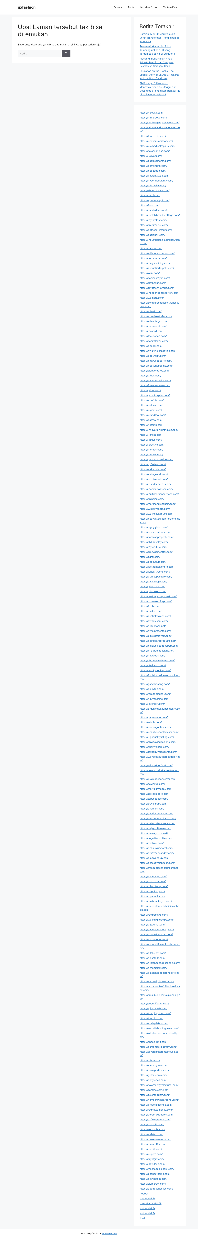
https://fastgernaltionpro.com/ (157, 566)
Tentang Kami (170, 7)
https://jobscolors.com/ (153, 591)
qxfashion (27, 7)
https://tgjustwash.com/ (153, 1008)
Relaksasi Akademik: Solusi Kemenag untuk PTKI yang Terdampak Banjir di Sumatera (157, 50)
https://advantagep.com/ (154, 321)
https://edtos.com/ (150, 375)
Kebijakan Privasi (148, 7)
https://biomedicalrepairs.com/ (157, 146)
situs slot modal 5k (150, 1203)
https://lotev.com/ (150, 1060)
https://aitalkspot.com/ (153, 953)
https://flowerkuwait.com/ (154, 175)
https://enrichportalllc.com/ (155, 380)
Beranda (118, 7)
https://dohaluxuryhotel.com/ (156, 848)
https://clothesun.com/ (153, 282)
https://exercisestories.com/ (156, 316)
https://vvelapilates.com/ (154, 1023)
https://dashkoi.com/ (152, 843)
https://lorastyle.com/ (152, 444)
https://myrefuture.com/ (153, 547)
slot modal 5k (147, 1198)
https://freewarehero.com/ (155, 385)
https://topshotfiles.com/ (154, 798)
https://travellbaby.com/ (153, 803)
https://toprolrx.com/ (151, 1018)
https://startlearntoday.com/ (156, 788)
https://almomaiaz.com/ (153, 967)
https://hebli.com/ (150, 195)
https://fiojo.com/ (149, 205)
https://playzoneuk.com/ (154, 717)
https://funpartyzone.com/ (155, 571)
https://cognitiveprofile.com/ (156, 838)
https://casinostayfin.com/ (155, 278)
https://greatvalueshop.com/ (156, 1104)
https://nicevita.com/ (152, 112)
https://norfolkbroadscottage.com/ (160, 215)
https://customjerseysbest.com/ (158, 596)
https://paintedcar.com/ (153, 210)
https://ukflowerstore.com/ (155, 1119)
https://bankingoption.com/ (155, 727)
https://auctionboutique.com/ (156, 813)
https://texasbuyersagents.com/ (158, 751)
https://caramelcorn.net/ (154, 1089)
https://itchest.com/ (151, 434)
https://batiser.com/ (151, 405)
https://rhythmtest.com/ (153, 220)
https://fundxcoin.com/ (153, 136)
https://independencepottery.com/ (159, 292)
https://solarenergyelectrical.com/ (159, 1085)
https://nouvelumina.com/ (154, 698)
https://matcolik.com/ (152, 1124)
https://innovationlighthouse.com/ (159, 429)
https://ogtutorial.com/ (153, 924)
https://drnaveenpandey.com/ (157, 853)
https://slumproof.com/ (153, 1183)
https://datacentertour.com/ (156, 229)
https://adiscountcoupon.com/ (157, 253)
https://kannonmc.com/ (153, 876)
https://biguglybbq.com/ (154, 527)
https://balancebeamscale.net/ (157, 823)
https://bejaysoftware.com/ (155, 828)
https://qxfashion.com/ (153, 464)
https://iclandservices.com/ (155, 484)
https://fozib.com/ (150, 606)
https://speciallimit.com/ (153, 1041)
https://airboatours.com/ (154, 939)
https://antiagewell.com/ (154, 474)
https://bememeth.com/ (153, 165)
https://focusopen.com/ (153, 336)
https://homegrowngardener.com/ (159, 1099)
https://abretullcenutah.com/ (156, 934)
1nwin (143, 1218)
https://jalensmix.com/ (152, 586)
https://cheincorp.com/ (153, 665)
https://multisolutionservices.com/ (159, 494)
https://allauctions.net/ (153, 626)
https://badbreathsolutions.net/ (158, 818)
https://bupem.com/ (151, 1154)
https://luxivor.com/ (151, 155)
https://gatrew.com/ (151, 420)
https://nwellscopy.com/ (153, 581)
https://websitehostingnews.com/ (159, 1028)
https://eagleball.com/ (152, 234)
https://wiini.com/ (150, 273)
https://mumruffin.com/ (153, 1144)
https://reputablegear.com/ (155, 693)
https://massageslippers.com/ (157, 1168)
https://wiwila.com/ (151, 722)
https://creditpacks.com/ (154, 225)
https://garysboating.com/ (155, 684)
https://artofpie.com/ (152, 400)
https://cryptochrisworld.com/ (157, 287)
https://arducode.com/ (153, 469)
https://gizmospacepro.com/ (156, 576)
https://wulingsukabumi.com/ (156, 513)
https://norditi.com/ (151, 1149)
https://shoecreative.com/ (154, 190)
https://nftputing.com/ (152, 891)
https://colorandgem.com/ (155, 1094)
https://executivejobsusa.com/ (157, 862)
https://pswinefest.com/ (153, 1178)
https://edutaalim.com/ (153, 185)
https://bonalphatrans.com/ (155, 532)
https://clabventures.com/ (155, 370)
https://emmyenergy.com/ (154, 857)
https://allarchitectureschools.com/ (160, 962)
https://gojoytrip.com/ (152, 689)
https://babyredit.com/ (153, 355)
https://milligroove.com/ (153, 117)
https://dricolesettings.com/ (156, 601)
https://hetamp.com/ (151, 424)
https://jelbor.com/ (150, 390)
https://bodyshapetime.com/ (156, 365)
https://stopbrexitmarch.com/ (157, 1114)
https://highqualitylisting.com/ (157, 737)
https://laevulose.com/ (153, 1164)
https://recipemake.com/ (154, 914)
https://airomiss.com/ (152, 808)
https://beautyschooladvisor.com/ (159, 732)
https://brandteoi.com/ (153, 415)
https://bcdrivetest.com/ (154, 479)
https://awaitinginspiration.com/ (158, 350)
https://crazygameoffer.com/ (156, 551)
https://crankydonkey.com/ (155, 670)
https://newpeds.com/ (152, 655)
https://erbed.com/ (150, 311)
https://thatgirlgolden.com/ (155, 1013)
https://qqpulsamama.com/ (155, 160)
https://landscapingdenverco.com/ (159, 122)
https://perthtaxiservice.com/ (156, 459)
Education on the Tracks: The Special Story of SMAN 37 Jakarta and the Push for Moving (159, 75)
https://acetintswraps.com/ (155, 616)
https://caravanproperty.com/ (157, 537)
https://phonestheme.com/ (155, 1173)
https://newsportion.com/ (154, 1070)
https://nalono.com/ (151, 248)
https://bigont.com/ (151, 410)
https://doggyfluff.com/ (153, 561)
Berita (131, 7)
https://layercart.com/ (152, 703)
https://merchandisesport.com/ (158, 503)
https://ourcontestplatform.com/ (158, 1046)
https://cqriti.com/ (150, 556)
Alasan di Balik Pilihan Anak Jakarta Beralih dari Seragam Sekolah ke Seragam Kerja (157, 62)
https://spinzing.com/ (152, 498)
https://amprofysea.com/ (154, 1065)
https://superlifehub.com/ (154, 1003)
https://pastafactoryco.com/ (156, 901)
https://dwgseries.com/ (153, 1080)
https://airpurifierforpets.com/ (157, 268)
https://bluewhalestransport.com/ (159, 645)
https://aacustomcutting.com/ (157, 929)
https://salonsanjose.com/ (155, 151)
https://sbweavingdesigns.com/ (158, 742)
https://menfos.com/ (151, 449)
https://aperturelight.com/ (154, 200)
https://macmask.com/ (153, 881)
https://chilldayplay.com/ (154, 542)
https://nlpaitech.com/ (152, 896)
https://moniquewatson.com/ (156, 489)
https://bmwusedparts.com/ (156, 360)
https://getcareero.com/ (153, 1075)
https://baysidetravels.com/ (156, 635)
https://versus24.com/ (152, 1129)
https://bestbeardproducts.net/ (158, 640)
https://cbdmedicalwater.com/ (157, 660)
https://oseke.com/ (150, 611)
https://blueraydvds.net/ (154, 833)
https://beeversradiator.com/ (156, 141)
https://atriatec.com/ (151, 1134)
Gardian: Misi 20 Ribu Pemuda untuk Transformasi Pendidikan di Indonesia (159, 38)
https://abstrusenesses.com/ (156, 1188)
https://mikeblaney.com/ (154, 886)
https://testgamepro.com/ (154, 793)
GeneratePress (109, 1233)
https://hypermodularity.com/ (156, 180)
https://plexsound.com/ (153, 326)
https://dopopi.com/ (151, 345)
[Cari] (66, 53)
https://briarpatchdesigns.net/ (157, 650)
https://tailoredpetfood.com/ (156, 765)
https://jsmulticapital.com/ (155, 395)
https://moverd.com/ (151, 331)
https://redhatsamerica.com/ (156, 1109)
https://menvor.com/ (151, 454)
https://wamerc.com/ (152, 297)
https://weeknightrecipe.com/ (157, 919)
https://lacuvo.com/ (151, 439)
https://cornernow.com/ (153, 258)
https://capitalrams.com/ (154, 341)
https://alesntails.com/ (153, 958)
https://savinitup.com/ (152, 783)
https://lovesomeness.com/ (155, 1139)
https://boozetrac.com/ (153, 170)
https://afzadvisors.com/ (154, 621)
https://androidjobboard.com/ (157, 981)
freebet (144, 1193)
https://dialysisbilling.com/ (155, 263)
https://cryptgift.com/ (152, 1159)
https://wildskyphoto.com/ (155, 508)
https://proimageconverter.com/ (158, 779)
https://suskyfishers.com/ (154, 746)
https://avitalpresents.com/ (155, 630)
